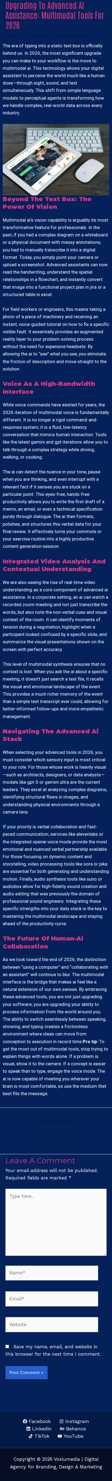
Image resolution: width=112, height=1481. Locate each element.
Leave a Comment (26, 36)
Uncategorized (70, 36)
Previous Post (56, 1121)
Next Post (56, 1138)
